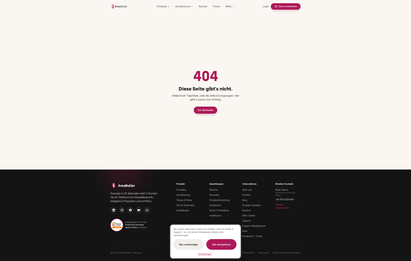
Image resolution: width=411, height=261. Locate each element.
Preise (216, 6)
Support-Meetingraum (254, 225)
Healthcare (215, 215)
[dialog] (205, 242)
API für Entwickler (185, 205)
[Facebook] (130, 210)
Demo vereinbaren (288, 6)
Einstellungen (205, 254)
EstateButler (182, 210)
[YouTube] (139, 210)
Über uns (247, 189)
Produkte (162, 6)
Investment (215, 205)
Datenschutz (248, 253)
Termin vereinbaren (282, 206)
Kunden (246, 195)
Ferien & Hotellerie (219, 210)
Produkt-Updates (251, 205)
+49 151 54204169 (284, 199)
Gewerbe (214, 195)
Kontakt (203, 6)
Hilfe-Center (248, 215)
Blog (244, 200)
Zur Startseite (205, 110)
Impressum (263, 253)
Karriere (246, 210)
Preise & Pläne (184, 200)
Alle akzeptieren (221, 244)
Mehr (229, 6)
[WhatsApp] (147, 210)
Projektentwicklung (219, 200)
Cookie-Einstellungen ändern (287, 253)
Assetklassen (182, 6)
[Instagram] (122, 210)
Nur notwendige (188, 244)
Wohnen (213, 189)
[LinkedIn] (113, 210)
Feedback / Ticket (252, 236)
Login (266, 6)
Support (246, 220)
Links (245, 231)
